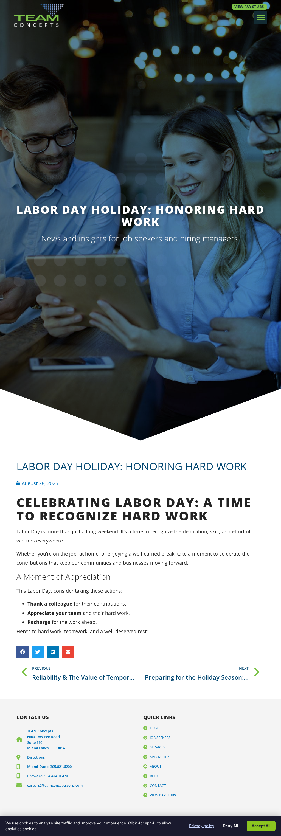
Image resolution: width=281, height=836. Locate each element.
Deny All (230, 825)
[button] (260, 17)
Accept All (261, 825)
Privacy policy (201, 825)
